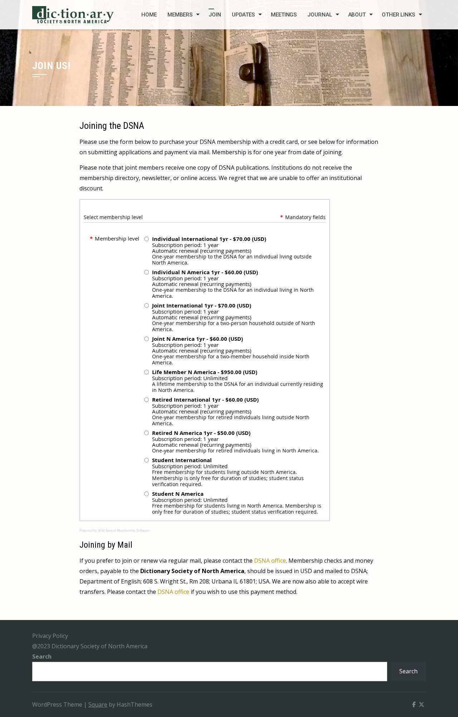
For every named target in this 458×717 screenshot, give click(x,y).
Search (42, 656)
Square (97, 704)
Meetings (284, 14)
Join (215, 14)
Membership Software (133, 530)
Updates (243, 14)
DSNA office (270, 561)
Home (149, 14)
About (357, 14)
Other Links (398, 14)
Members (180, 14)
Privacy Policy (50, 636)
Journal (319, 14)
